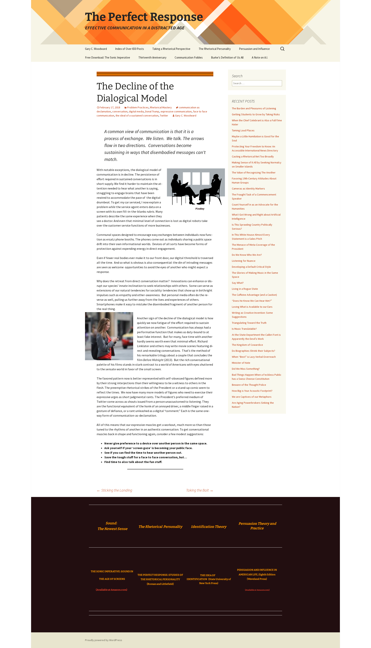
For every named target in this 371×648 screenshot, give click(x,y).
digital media (136, 111)
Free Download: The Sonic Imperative (107, 57)
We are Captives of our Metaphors (251, 396)
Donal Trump (152, 111)
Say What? (238, 283)
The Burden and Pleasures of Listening (254, 108)
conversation (120, 111)
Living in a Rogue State (245, 288)
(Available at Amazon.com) (111, 589)
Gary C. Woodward (96, 49)
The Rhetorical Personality (215, 49)
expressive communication (176, 111)
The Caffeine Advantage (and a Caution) (254, 294)
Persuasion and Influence (254, 49)
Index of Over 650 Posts (129, 49)
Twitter (164, 115)
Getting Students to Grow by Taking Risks (256, 114)
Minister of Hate (241, 362)
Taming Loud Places (243, 130)
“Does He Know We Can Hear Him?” (252, 300)
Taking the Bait (199, 490)
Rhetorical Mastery (161, 107)
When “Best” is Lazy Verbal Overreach (254, 356)
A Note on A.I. (260, 57)
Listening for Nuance (243, 260)
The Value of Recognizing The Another (254, 172)
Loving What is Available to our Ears (252, 306)
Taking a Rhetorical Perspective (171, 49)
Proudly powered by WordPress (103, 640)
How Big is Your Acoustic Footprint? (252, 390)
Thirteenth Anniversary (152, 57)
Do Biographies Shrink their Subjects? (253, 350)
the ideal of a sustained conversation (137, 115)
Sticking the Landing (114, 490)
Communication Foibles (189, 57)
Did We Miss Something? (246, 368)
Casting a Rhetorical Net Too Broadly (253, 156)
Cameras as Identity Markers (248, 188)
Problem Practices (138, 107)
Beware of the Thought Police (249, 384)
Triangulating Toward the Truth (249, 322)
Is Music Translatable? (244, 328)
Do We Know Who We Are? (247, 254)
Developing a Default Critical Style (251, 266)
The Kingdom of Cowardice (247, 345)
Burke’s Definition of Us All (227, 57)
